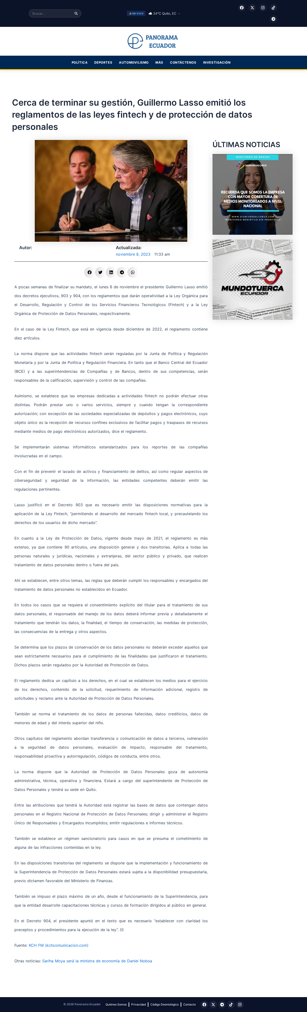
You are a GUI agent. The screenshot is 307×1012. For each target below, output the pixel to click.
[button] (89, 272)
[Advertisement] (253, 355)
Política (80, 62)
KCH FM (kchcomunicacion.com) (59, 945)
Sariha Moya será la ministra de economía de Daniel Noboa (97, 960)
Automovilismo (134, 62)
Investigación (217, 62)
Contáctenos (183, 62)
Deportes (103, 62)
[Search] (76, 13)
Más (159, 62)
